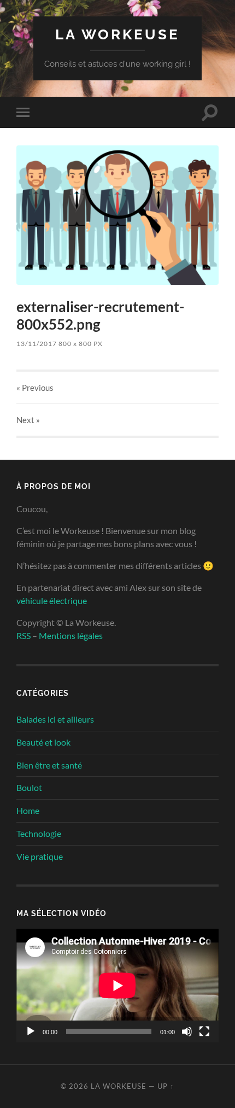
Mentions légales (71, 635)
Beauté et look (43, 742)
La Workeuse (117, 34)
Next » (28, 420)
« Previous (35, 387)
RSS (23, 635)
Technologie (38, 833)
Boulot (29, 787)
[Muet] (186, 1031)
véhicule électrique (51, 600)
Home (27, 810)
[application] (117, 985)
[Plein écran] (204, 1031)
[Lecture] (30, 1031)
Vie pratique (39, 856)
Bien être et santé (49, 765)
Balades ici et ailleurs (55, 719)
